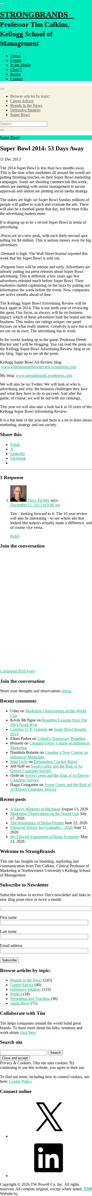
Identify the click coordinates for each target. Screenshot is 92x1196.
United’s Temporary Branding (61, 738)
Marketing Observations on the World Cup (44, 813)
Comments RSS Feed (17, 671)
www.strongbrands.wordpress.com (44, 375)
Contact (16, 79)
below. (67, 691)
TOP (88, 1189)
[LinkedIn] (48, 1175)
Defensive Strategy (25, 110)
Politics (16, 994)
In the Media (20, 65)
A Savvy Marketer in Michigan (35, 809)
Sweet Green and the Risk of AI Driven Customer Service (46, 768)
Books (15, 74)
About (15, 56)
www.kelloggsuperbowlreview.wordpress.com (38, 367)
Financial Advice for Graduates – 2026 (41, 827)
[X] (48, 1136)
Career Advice (21, 101)
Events (15, 60)
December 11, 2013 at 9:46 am (35, 505)
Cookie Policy (20, 1081)
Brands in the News (26, 105)
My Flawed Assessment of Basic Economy (44, 836)
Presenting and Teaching (30, 998)
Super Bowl (20, 114)
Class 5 (16, 69)
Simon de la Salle (33, 1193)
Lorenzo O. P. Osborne (29, 729)
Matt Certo (19, 761)
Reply (15, 536)
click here (28, 1032)
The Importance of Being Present (37, 823)
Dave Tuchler (39, 500)
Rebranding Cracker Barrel (55, 761)
